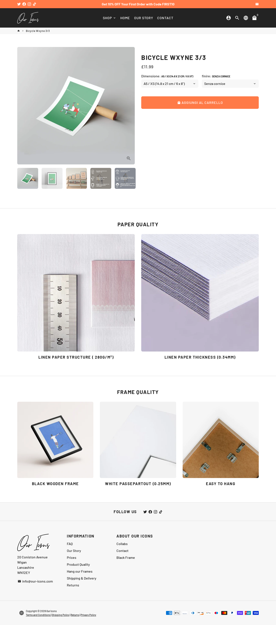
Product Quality (78, 564)
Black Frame (125, 557)
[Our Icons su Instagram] (29, 4)
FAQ (70, 544)
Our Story (74, 550)
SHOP (109, 18)
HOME (125, 18)
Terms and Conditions (38, 614)
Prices (71, 557)
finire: (216, 76)
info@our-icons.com (35, 581)
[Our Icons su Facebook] (24, 4)
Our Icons (51, 610)
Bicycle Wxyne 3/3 (38, 30)
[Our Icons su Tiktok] (34, 4)
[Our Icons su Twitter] (19, 4)
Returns (73, 585)
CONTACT (165, 18)
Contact (122, 550)
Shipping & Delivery (81, 578)
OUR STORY (143, 18)
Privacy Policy (88, 614)
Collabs (122, 544)
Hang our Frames (80, 571)
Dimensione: (167, 76)
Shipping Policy (60, 614)
